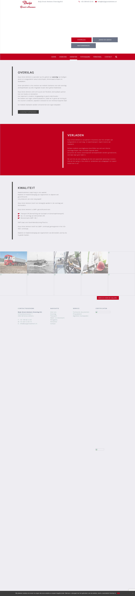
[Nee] (133, 593)
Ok (118, 593)
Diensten (73, 57)
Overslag (81, 40)
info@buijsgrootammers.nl (28, 323)
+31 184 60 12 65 (26, 320)
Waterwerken (83, 45)
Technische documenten (81, 312)
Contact (108, 57)
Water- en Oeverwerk (57, 318)
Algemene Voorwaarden (80, 316)
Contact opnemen (28, 112)
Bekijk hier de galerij (107, 298)
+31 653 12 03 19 (26, 322)
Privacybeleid (77, 314)
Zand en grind (105, 40)
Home (53, 57)
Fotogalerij (85, 57)
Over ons (63, 57)
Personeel (97, 57)
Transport (53, 316)
